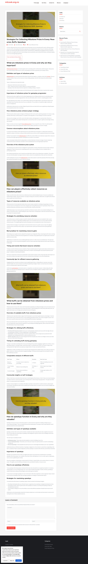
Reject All (12, 560)
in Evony (48, 76)
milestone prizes (22, 135)
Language (65, 2)
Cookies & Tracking (9, 544)
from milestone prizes (26, 123)
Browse (59, 2)
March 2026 (63, 81)
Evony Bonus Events (65, 67)
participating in (15, 268)
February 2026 (64, 83)
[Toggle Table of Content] (19, 59)
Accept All (18, 560)
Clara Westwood (19, 44)
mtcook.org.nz (12, 2)
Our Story (44, 2)
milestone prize (24, 157)
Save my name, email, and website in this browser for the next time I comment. (24, 524)
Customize (5, 560)
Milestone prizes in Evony (12, 68)
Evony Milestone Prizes (33, 44)
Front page (36, 2)
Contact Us (51, 2)
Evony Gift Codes (64, 69)
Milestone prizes (10, 76)
